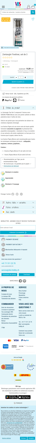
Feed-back (27, 274)
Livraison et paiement (7, 310)
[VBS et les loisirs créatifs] (18, 4)
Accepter (31, 438)
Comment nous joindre (25, 331)
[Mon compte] (28, 6)
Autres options (6, 438)
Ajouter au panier (17, 82)
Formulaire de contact (9, 274)
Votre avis (22, 335)
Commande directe (7, 314)
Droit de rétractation (7, 307)
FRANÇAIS (19, 403)
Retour (3, 321)
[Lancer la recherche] (33, 12)
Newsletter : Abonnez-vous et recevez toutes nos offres (18, 222)
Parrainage (22, 293)
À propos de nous (6, 294)
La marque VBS (6, 296)
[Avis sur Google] (18, 359)
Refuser (23, 438)
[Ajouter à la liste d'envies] (33, 19)
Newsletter (22, 295)
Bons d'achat (22, 291)
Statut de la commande (26, 333)
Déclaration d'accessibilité (9, 323)
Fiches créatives (23, 297)
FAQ (20, 300)
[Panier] (33, 6)
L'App (3, 327)
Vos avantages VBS (7, 312)
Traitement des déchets (8, 298)
